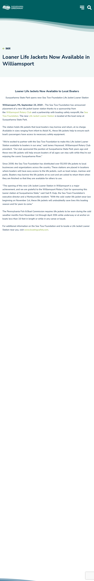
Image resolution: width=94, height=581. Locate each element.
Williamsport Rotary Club (19, 112)
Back (8, 48)
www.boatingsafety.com (36, 229)
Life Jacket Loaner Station (41, 116)
